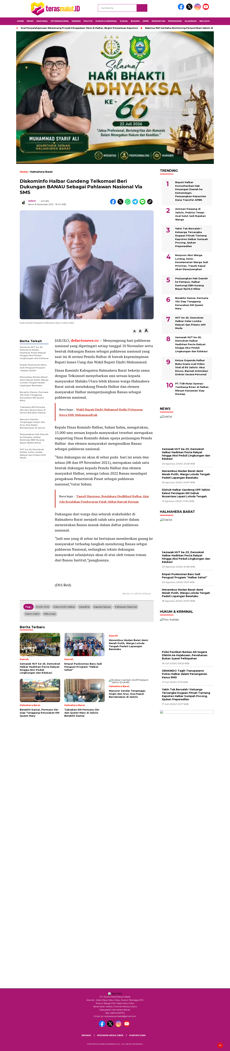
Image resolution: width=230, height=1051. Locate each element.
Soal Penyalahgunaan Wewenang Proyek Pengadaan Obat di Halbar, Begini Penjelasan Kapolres (79, 28)
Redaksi (86, 1035)
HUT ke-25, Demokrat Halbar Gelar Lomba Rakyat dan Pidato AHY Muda (190, 323)
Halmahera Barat (41, 171)
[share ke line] (143, 203)
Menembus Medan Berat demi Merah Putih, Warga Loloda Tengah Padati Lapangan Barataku (186, 474)
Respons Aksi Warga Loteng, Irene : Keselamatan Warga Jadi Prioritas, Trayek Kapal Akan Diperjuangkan (191, 262)
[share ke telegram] (136, 203)
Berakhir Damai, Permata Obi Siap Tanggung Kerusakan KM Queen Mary (191, 303)
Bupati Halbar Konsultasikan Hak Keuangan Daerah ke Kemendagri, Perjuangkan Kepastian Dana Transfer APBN (190, 191)
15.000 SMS (42, 606)
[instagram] (198, 9)
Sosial (124, 21)
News (30, 21)
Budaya (135, 21)
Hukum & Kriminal (106, 21)
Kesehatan (158, 21)
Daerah (76, 21)
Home (20, 21)
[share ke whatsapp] (128, 203)
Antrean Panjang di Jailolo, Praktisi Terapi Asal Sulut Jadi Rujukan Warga (190, 214)
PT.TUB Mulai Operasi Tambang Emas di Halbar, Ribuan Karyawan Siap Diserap (192, 389)
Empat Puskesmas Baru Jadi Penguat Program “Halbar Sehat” (184, 576)
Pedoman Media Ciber (110, 1035)
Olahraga (191, 21)
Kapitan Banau (102, 606)
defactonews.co (85, 340)
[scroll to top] (220, 1045)
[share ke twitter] (121, 203)
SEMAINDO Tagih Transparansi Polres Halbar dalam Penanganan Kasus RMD (184, 674)
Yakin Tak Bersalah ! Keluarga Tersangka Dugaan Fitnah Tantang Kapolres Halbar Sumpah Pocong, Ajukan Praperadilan (191, 237)
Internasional (60, 21)
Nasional (42, 21)
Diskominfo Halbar (64, 606)
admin (32, 201)
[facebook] (181, 9)
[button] (134, 331)
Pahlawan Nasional (126, 606)
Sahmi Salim (32, 613)
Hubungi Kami (137, 1035)
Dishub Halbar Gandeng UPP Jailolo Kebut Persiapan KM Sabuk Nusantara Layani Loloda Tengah (186, 493)
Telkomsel (50, 613)
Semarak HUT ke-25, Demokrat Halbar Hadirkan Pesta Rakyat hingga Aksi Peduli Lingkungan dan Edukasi (191, 344)
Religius (204, 21)
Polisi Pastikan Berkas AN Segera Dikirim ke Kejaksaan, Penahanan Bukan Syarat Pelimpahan (184, 655)
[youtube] (206, 9)
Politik (88, 21)
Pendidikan (175, 21)
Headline (84, 606)
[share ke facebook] (114, 203)
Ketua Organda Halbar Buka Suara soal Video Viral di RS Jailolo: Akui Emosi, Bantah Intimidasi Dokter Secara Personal (191, 367)
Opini (145, 21)
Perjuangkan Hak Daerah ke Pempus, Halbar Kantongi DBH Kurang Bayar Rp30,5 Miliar (191, 283)
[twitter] (190, 9)
